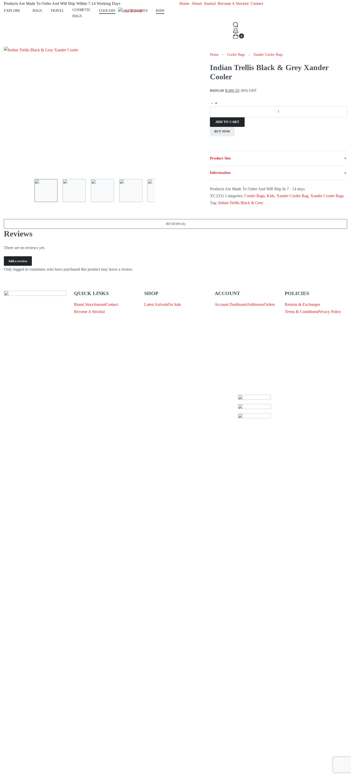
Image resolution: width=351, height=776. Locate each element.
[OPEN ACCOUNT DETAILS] (235, 30)
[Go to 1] (46, 190)
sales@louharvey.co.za (22, 359)
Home (214, 54)
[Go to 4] (130, 190)
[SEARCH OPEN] (235, 24)
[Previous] (17, 110)
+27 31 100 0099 (18, 371)
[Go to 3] (102, 190)
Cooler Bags (236, 54)
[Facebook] (10, 386)
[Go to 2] (74, 190)
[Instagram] (24, 386)
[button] (175, 224)
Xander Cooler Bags (268, 54)
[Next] (172, 110)
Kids (270, 196)
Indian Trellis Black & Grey (240, 203)
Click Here (177, 398)
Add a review (17, 261)
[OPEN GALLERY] (95, 110)
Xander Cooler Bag (292, 196)
